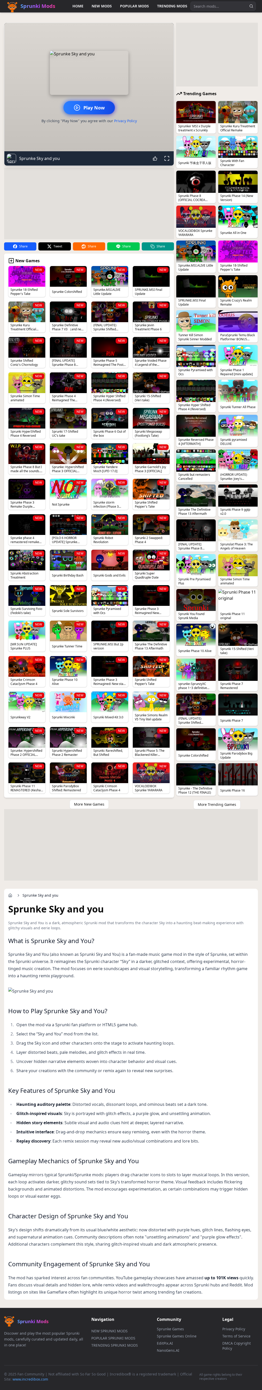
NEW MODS (102, 6)
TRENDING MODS (172, 6)
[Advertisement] (89, 203)
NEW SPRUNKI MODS (109, 1331)
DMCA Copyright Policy (236, 1346)
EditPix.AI (165, 1343)
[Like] (155, 158)
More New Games (89, 804)
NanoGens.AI (168, 1350)
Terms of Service (236, 1336)
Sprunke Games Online (176, 1336)
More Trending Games (217, 804)
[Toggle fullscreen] (166, 158)
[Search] (251, 6)
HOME (77, 6)
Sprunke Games (170, 1328)
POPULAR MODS (134, 6)
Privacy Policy (125, 120)
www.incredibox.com (30, 1379)
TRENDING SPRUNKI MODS (114, 1345)
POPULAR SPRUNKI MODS (113, 1338)
